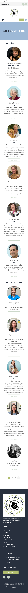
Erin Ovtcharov (14, 376)
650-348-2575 (8, 562)
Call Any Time (21, 19)
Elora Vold (14, 461)
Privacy (6, 542)
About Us (6, 530)
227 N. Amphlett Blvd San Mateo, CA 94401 (11, 558)
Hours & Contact (5, 4)
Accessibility (8, 544)
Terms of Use (8, 549)
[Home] (14, 12)
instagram (26, 4)
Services (6, 535)
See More (14, 81)
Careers (6, 533)
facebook (23, 4)
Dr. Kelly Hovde (14, 103)
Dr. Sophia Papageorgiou (14, 63)
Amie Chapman (14, 303)
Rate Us (10, 572)
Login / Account (9, 546)
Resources (7, 537)
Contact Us (7, 540)
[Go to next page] (18, 477)
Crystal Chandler (14, 335)
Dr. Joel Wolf (14, 261)
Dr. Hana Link (14, 140)
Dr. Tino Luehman (14, 182)
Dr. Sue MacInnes (14, 219)
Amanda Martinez (14, 418)
